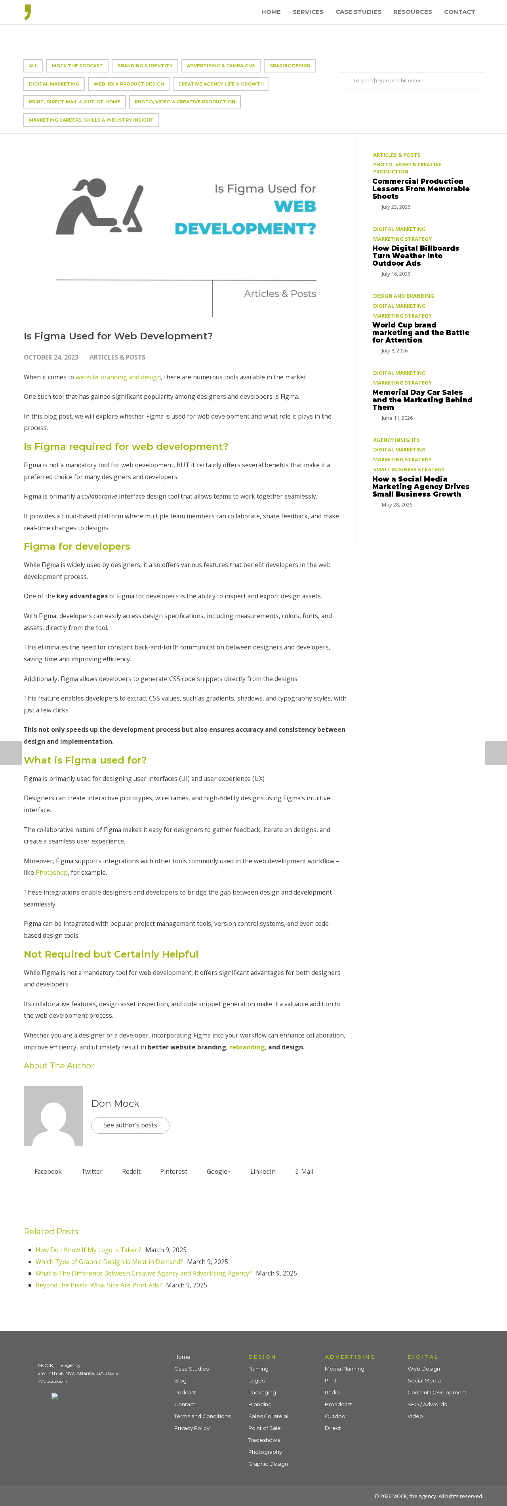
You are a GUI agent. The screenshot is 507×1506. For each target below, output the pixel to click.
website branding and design (118, 377)
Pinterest (172, 1171)
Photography (265, 1452)
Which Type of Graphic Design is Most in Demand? (109, 1261)
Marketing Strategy (402, 238)
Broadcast (338, 1404)
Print (331, 1380)
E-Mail (303, 1171)
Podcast (185, 1392)
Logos (256, 1380)
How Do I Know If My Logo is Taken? (88, 1249)
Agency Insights (396, 440)
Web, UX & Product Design (128, 84)
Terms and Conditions (202, 1416)
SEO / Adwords (427, 1404)
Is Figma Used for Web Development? (118, 336)
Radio (332, 1392)
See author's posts (130, 1125)
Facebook (47, 1171)
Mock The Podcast (77, 66)
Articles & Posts (117, 357)
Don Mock (115, 1103)
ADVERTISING (350, 1357)
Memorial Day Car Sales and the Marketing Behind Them (422, 399)
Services (308, 11)
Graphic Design (290, 66)
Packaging (262, 1392)
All (33, 66)
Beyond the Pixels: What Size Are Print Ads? (99, 1285)
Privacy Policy (192, 1428)
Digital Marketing (54, 84)
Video (415, 1416)
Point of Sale (264, 1428)
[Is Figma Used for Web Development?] (186, 225)
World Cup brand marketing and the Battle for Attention (420, 332)
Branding (260, 1404)
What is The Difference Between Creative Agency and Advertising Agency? (144, 1273)
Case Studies (358, 11)
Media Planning (344, 1368)
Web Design (424, 1368)
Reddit (130, 1171)
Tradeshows (264, 1440)
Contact (459, 11)
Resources (412, 11)
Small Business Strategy (409, 469)
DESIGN (262, 1357)
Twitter (91, 1171)
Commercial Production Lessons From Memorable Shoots (421, 188)
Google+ (218, 1171)
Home (271, 11)
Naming (258, 1368)
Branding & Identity (145, 66)
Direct (333, 1428)
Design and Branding (403, 295)
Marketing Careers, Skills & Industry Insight (91, 120)
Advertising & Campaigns (221, 66)
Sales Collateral (268, 1416)
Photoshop (52, 872)
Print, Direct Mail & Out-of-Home (74, 102)
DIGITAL (423, 1357)
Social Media (424, 1380)
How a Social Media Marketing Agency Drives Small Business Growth (421, 486)
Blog (180, 1380)
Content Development (437, 1392)
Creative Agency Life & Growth (221, 84)
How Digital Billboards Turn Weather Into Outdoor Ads (415, 255)
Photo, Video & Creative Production (185, 102)
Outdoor (336, 1416)
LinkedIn (262, 1171)
